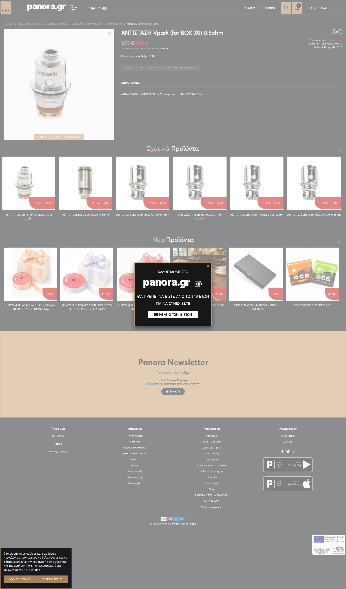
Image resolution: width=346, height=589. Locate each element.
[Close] (208, 266)
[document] (36, 578)
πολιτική (29, 570)
